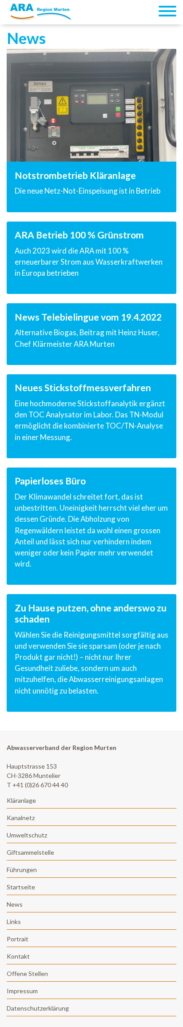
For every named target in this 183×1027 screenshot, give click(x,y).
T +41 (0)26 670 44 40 (37, 785)
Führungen (22, 869)
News (15, 904)
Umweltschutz (27, 835)
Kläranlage (21, 800)
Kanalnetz (21, 817)
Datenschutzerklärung (38, 1008)
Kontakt (18, 956)
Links (14, 921)
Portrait (17, 939)
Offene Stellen (27, 973)
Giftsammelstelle (30, 852)
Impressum (22, 991)
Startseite (21, 887)
